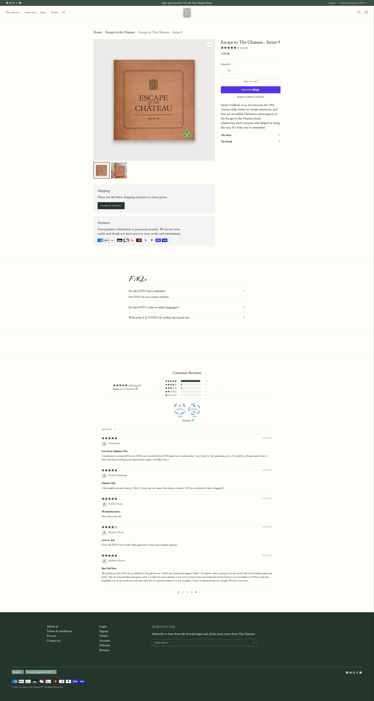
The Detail (226, 141)
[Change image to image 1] (101, 170)
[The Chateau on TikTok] (17, 3)
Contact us (53, 640)
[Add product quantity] (224, 70)
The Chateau (12, 12)
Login (103, 626)
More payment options (250, 96)
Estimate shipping (111, 205)
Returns (104, 650)
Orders (103, 636)
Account (104, 640)
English (332, 3)
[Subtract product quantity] (235, 70)
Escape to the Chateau (120, 32)
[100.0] (180, 409)
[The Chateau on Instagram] (14, 3)
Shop (42, 12)
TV (63, 12)
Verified (186, 420)
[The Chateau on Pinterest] (10, 3)
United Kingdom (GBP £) (352, 3)
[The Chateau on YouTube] (20, 3)
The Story (226, 135)
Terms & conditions (59, 631)
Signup (103, 631)
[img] (109, 438)
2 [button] (183, 592)
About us (52, 626)
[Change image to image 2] (119, 170)
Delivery (104, 645)
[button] (229, 47)
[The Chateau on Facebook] (7, 3)
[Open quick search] (359, 12)
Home (98, 32)
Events (54, 12)
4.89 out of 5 (134, 385)
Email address (161, 639)
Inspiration (31, 12)
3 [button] (187, 592)
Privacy (51, 636)
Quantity (225, 64)
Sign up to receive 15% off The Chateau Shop (187, 3)
